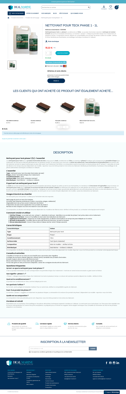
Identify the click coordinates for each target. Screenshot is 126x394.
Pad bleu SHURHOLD (36, 120)
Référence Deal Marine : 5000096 (55, 30)
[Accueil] (8, 18)
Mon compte (29, 384)
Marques (10, 376)
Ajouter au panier (62, 53)
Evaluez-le (56, 81)
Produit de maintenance (52, 383)
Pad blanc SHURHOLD (60, 120)
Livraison (28, 372)
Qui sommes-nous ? (13, 378)
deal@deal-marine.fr (70, 379)
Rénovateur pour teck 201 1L (87, 120)
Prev (60, 127)
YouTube (110, 363)
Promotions (48, 387)
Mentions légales (31, 374)
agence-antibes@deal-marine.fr (102, 379)
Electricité (48, 379)
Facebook (106, 363)
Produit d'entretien (50, 385)
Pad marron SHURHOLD (12, 120)
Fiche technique (53, 41)
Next (66, 127)
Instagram (114, 363)
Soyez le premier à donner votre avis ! (14, 139)
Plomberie (48, 374)
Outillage (48, 376)
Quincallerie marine (50, 372)
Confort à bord (49, 381)
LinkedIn (118, 363)
